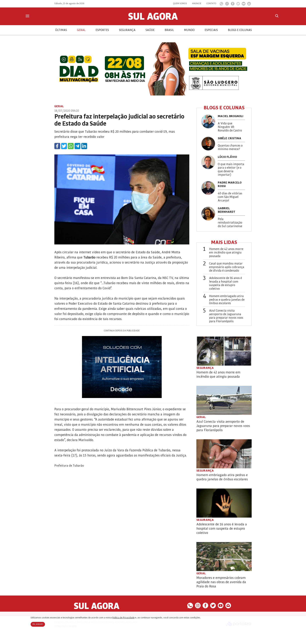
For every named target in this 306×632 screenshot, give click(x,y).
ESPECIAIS (211, 30)
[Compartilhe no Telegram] (77, 146)
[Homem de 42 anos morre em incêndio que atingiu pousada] (224, 351)
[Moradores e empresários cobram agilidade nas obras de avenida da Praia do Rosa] (224, 556)
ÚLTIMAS (61, 30)
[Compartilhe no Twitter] (64, 146)
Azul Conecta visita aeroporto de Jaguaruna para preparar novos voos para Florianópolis (226, 316)
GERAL (81, 30)
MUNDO (189, 30)
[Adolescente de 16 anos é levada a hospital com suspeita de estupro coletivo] (224, 503)
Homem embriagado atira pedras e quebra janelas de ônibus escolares (227, 300)
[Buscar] (276, 16)
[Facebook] (232, 4)
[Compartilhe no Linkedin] (84, 146)
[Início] (153, 19)
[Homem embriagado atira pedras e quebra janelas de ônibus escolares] (224, 453)
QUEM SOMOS (180, 3)
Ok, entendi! (37, 624)
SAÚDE (150, 30)
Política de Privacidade (123, 617)
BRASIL (169, 30)
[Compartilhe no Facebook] (57, 146)
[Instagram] (227, 4)
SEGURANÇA (127, 30)
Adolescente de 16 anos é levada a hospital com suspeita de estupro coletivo (225, 283)
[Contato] (249, 4)
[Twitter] (238, 4)
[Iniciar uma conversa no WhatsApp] (221, 4)
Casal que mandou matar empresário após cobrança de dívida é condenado (226, 267)
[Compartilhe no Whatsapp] (71, 146)
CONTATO (211, 3)
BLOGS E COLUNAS (240, 30)
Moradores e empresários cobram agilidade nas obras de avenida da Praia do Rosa (221, 582)
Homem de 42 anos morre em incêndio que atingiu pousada (226, 252)
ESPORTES (102, 30)
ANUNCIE (196, 3)
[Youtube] (243, 4)
